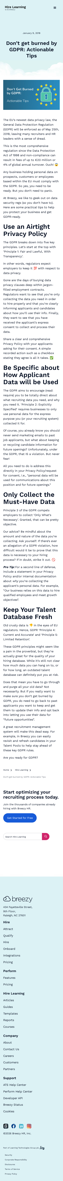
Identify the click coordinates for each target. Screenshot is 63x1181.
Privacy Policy (11, 1174)
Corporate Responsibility (16, 1160)
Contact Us (11, 1049)
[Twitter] (5, 1126)
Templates (10, 1013)
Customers (10, 1062)
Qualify (8, 935)
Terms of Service (12, 1169)
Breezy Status (13, 1104)
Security (8, 1155)
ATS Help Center (14, 1084)
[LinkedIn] (21, 1126)
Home (6, 770)
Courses (8, 1026)
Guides (8, 1007)
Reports (8, 1020)
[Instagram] (29, 1126)
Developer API (13, 1098)
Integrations (11, 955)
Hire (6, 942)
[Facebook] (13, 1126)
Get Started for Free (20, 817)
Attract (8, 929)
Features (9, 977)
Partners (9, 1069)
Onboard (9, 948)
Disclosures (10, 1164)
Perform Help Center (17, 1091)
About (7, 1042)
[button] (55, 8)
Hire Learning (21, 770)
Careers (8, 1055)
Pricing (8, 962)
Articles (8, 1000)
